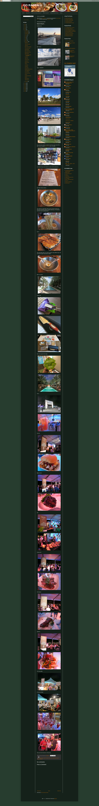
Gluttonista (67, 94)
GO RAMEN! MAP (70, 63)
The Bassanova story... (68, 21)
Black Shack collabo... (28, 46)
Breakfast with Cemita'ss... (29, 69)
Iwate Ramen (68, 98)
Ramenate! (67, 134)
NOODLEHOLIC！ (68, 117)
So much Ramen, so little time (70, 146)
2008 (25, 89)
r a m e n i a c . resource (69, 120)
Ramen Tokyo (68, 127)
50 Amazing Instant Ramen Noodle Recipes (69, 171)
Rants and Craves (69, 139)
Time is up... (27, 58)
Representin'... (27, 78)
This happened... (27, 70)
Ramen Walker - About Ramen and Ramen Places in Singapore (70, 130)
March (26, 40)
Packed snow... (27, 59)
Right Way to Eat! (68, 144)
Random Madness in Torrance (70, 136)
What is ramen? (46, 12)
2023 (25, 24)
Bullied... (26, 77)
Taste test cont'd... (27, 44)
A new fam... (27, 65)
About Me (28, 12)
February (26, 41)
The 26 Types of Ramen (69, 28)
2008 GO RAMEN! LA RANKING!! (70, 31)
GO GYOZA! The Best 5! (69, 32)
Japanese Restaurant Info (69, 177)
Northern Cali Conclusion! (69, 33)
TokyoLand (67, 161)
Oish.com (66, 180)
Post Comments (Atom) (44, 792)
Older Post (59, 790)
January (26, 81)
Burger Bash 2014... (28, 52)
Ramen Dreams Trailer (68, 18)
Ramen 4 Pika (68, 122)
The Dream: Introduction (69, 19)
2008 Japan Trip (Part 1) (69, 35)
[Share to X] (52, 755)
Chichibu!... (26, 66)
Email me (48, 19)
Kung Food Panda (68, 106)
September (27, 33)
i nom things (68, 96)
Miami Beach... (27, 53)
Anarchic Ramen (68, 85)
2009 (25, 88)
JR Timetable (67, 178)
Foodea (66, 174)
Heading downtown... (28, 75)
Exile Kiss (67, 89)
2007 (25, 91)
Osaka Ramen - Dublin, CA (72, 56)
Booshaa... (26, 42)
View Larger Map (66, 77)
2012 (25, 84)
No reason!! (67, 114)
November (26, 32)
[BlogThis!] (51, 755)
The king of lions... (27, 73)
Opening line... (27, 79)
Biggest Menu (67, 172)
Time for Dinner (68, 158)
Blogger (55, 798)
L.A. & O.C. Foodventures (70, 112)
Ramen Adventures (69, 124)
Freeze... (26, 74)
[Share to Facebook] (53, 755)
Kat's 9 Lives (68, 103)
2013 (25, 83)
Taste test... (26, 45)
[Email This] (50, 755)
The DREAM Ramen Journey (69, 27)
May (25, 37)
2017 (25, 25)
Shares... (26, 63)
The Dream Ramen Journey (69, 22)
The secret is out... (27, 48)
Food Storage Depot (68, 173)
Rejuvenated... (27, 49)
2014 (25, 29)
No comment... (27, 71)
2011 (25, 85)
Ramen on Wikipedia (68, 181)
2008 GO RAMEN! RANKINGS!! (70, 48)
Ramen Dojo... (27, 62)
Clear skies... (27, 67)
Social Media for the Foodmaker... (28, 55)
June (26, 36)
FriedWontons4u (68, 92)
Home (23, 12)
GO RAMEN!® (32, 5)
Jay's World (67, 101)
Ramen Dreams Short (54, 12)
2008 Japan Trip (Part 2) (69, 34)
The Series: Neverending (69, 20)
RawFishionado (68, 141)
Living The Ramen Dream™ (36, 12)
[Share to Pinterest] (55, 755)
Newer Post (39, 790)
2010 (25, 87)
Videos (61, 12)
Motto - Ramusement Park (69, 179)
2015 (25, 28)
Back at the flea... (27, 50)
